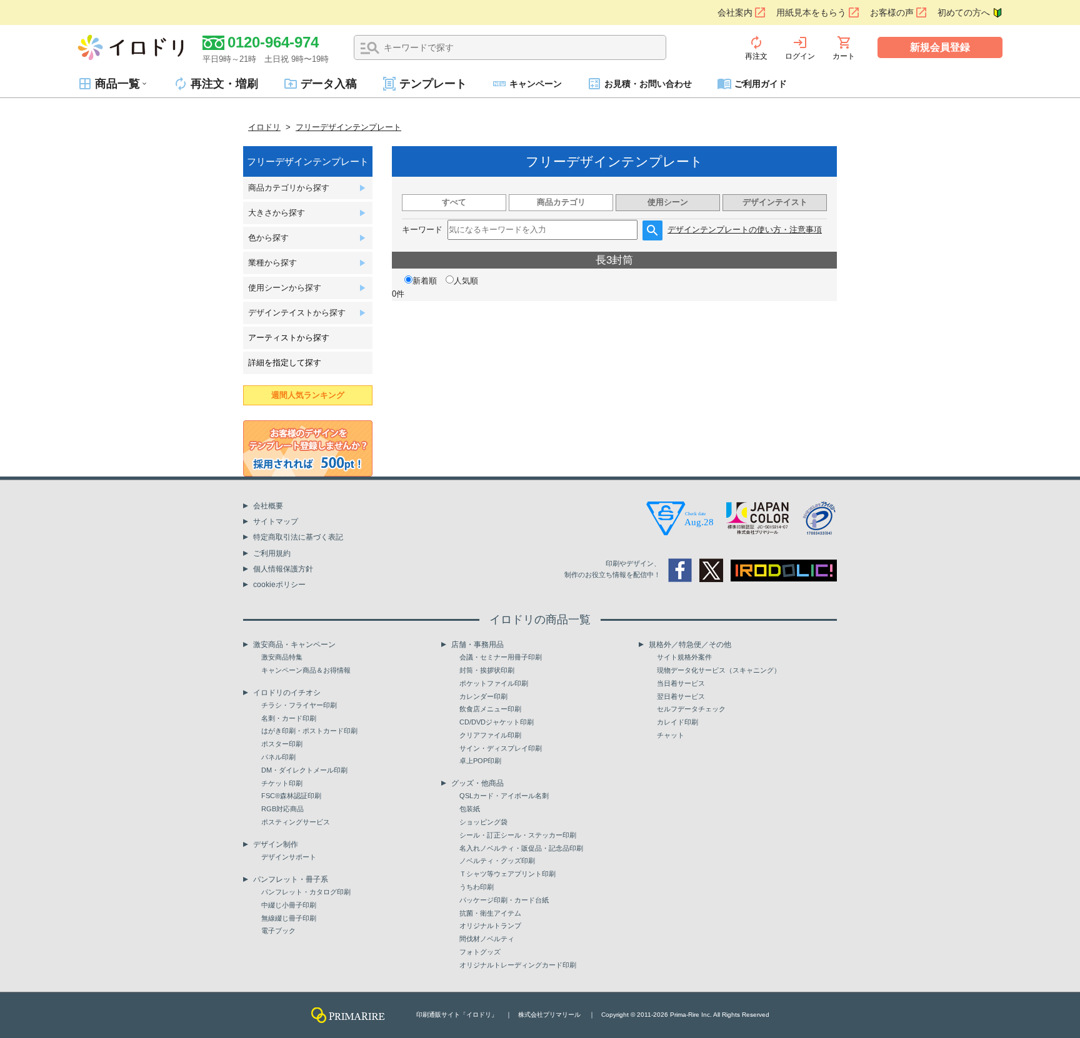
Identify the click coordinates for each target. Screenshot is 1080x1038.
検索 (370, 48)
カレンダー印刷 (483, 696)
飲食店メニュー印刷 (490, 709)
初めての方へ (964, 12)
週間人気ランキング (307, 395)
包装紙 (469, 809)
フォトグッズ (480, 952)
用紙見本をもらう (811, 12)
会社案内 (735, 12)
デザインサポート (288, 857)
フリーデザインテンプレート (348, 127)
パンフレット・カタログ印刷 (306, 892)
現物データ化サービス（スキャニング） (719, 670)
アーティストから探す (288, 337)
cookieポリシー (279, 584)
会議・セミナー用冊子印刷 (500, 657)
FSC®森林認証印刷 (291, 795)
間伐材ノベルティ (486, 938)
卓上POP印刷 (480, 760)
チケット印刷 (281, 783)
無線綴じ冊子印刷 (288, 918)
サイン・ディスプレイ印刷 (500, 748)
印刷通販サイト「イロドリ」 (457, 1014)
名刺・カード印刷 (288, 718)
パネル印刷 (278, 757)
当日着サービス (681, 683)
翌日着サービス (681, 696)
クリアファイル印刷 (490, 735)
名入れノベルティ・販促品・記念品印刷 (521, 848)
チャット (670, 735)
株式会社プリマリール (549, 1014)
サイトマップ (275, 521)
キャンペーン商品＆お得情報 (306, 670)
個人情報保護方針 (283, 569)
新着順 (424, 280)
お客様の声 (892, 12)
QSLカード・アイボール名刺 (504, 795)
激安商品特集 (281, 657)
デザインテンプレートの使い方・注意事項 (745, 229)
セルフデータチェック (691, 709)
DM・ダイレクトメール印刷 (304, 770)
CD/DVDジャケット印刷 (496, 722)
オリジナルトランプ (490, 925)
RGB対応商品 (282, 809)
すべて (454, 202)
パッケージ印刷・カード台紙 (504, 900)
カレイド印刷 (677, 722)
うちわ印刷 (476, 887)
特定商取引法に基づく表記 (298, 537)
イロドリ (264, 127)
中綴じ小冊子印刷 (288, 905)
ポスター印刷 (281, 744)
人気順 (466, 280)
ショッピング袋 (483, 822)
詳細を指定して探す (284, 362)
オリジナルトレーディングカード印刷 (517, 965)
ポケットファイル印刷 (493, 683)
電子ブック (278, 930)
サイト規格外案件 (684, 657)
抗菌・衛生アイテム (490, 913)
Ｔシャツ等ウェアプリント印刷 (507, 873)
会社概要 (268, 506)
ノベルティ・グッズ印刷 (497, 860)
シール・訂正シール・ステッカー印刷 (517, 835)
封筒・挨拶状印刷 (486, 670)
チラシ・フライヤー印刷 (299, 705)
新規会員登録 (940, 47)
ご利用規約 (272, 553)
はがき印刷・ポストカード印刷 (309, 730)
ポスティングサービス (295, 822)
